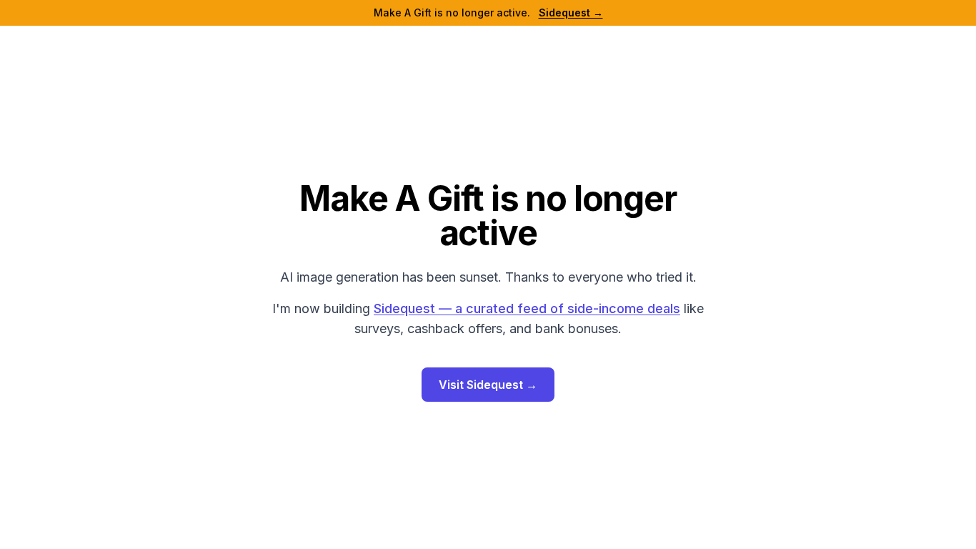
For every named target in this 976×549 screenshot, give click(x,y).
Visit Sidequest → (488, 384)
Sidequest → (571, 12)
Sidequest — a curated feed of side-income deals (527, 308)
